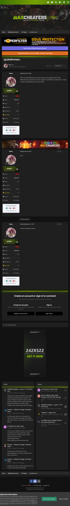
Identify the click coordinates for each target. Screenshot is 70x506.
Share (49, 66)
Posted (19, 393)
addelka (43, 399)
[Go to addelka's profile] (38, 396)
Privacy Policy (38, 485)
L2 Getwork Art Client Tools (15, 426)
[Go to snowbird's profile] (38, 421)
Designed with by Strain (28, 485)
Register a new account (20, 313)
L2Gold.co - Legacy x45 (48, 412)
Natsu (12, 65)
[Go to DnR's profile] (5, 445)
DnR (10, 448)
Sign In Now (49, 313)
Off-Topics (22, 66)
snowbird (43, 424)
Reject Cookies (63, 499)
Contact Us (46, 485)
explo (10, 428)
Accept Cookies (50, 499)
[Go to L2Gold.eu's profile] (38, 413)
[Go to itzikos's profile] (5, 390)
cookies (33, 500)
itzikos (11, 393)
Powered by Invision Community (35, 489)
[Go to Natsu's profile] (6, 66)
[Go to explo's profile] (5, 427)
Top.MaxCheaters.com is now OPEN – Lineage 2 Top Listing (35, 53)
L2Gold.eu (44, 414)
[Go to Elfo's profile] (5, 410)
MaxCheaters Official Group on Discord (35, 48)
